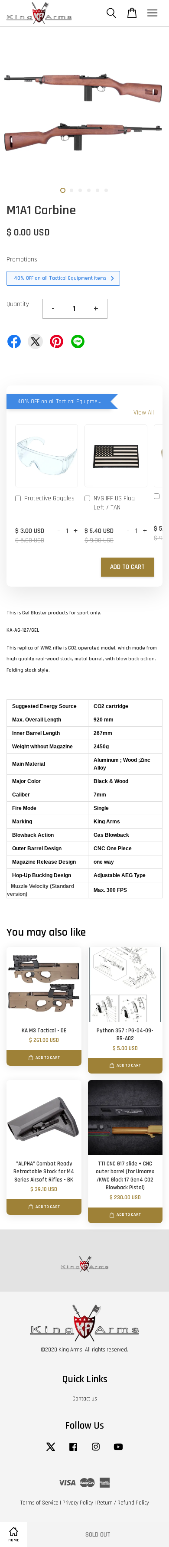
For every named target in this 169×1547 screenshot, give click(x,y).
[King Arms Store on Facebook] (73, 1451)
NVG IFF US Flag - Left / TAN (116, 503)
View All (143, 412)
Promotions (21, 259)
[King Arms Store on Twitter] (51, 1451)
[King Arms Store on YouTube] (118, 1451)
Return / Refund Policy (123, 1502)
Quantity (17, 304)
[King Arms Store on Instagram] (96, 1451)
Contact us (84, 1398)
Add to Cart (127, 567)
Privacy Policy (77, 1502)
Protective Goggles (49, 498)
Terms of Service (39, 1502)
